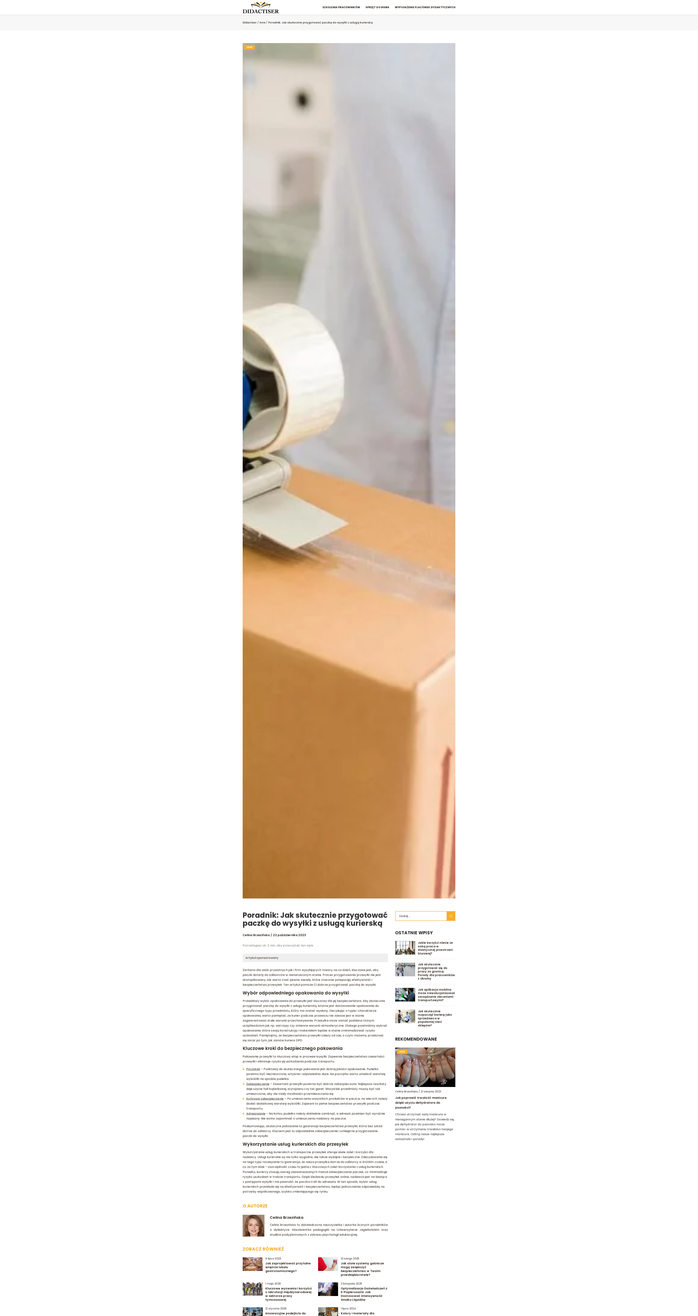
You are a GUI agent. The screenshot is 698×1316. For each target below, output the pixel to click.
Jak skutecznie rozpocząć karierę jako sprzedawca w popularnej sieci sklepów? (435, 1018)
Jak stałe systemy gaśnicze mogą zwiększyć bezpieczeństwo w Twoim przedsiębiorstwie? (362, 1269)
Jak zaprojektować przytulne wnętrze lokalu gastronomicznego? (288, 1267)
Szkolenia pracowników (341, 7)
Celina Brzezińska (256, 935)
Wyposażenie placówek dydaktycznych (425, 7)
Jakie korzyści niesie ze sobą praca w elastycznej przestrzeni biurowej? (435, 948)
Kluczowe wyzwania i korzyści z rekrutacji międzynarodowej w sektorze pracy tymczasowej (288, 1294)
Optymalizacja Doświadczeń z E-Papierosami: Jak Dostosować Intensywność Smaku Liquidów (364, 1294)
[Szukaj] (451, 916)
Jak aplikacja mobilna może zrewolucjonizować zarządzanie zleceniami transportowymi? (436, 995)
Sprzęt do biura (377, 7)
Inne (250, 47)
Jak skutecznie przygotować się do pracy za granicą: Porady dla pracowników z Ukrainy (436, 971)
